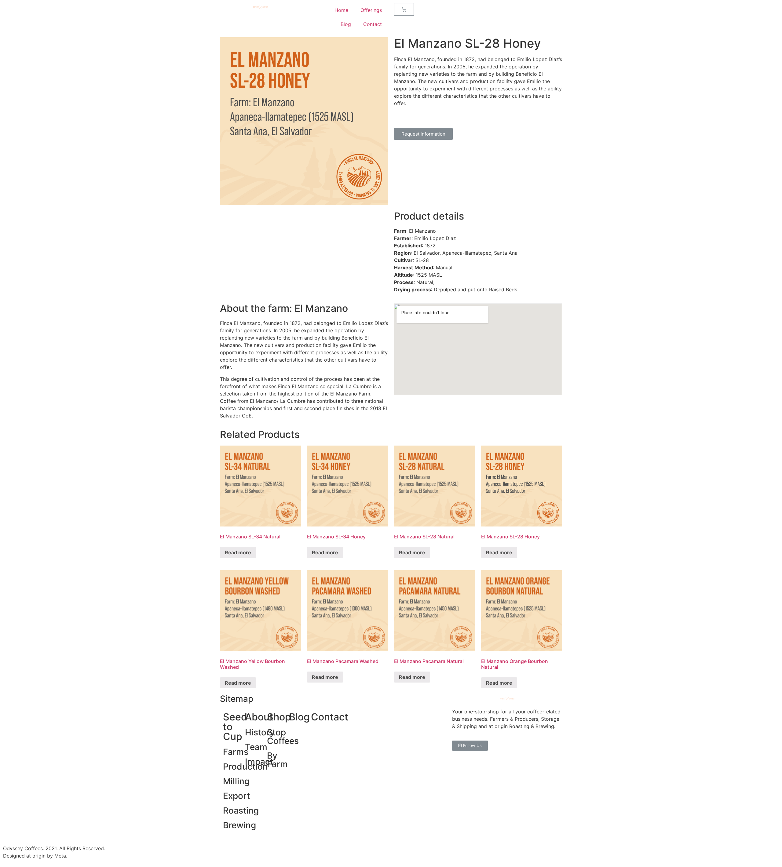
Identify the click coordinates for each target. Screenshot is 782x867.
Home (341, 10)
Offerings (371, 10)
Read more (238, 552)
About (259, 717)
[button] (423, 134)
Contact (372, 24)
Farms (235, 752)
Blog (346, 24)
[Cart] (404, 9)
